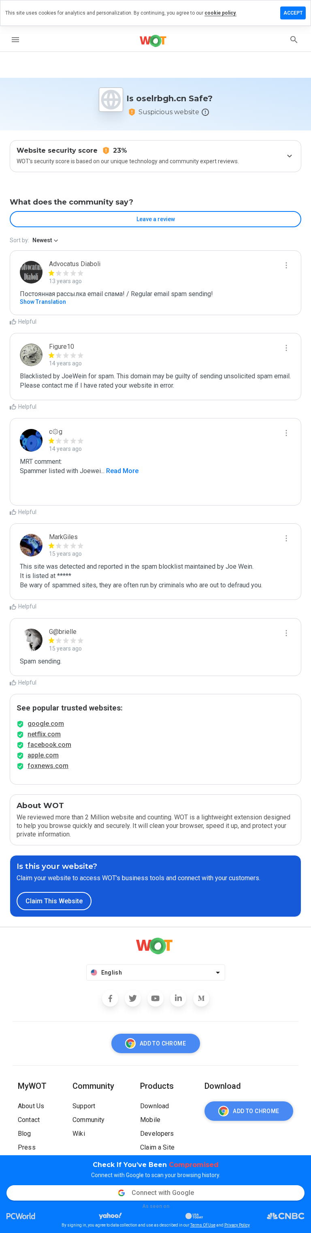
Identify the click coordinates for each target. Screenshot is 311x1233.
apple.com (43, 755)
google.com (46, 723)
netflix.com (44, 734)
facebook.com (49, 745)
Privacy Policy (237, 1225)
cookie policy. (220, 13)
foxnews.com (48, 766)
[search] (294, 39)
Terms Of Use (202, 1225)
